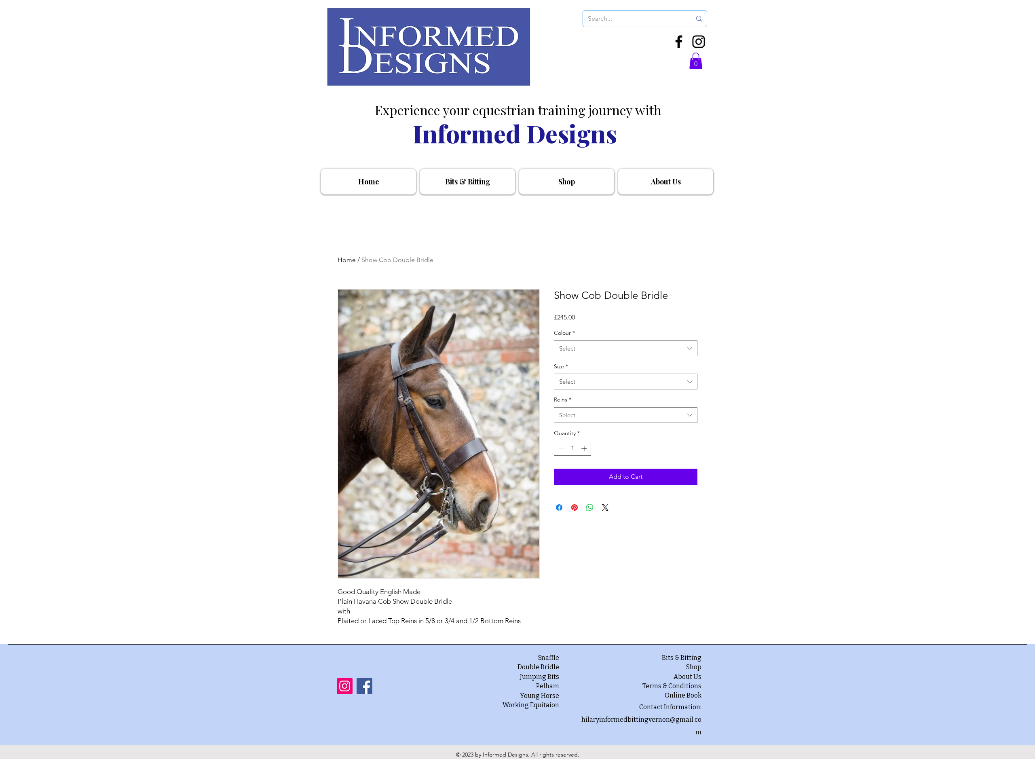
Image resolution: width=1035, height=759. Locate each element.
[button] (696, 61)
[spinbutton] (572, 448)
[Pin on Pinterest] (574, 507)
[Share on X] (605, 507)
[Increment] (585, 448)
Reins (562, 399)
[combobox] (625, 348)
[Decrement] (560, 448)
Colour (564, 332)
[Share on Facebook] (559, 507)
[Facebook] (678, 41)
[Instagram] (698, 41)
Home (347, 260)
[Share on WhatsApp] (590, 507)
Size (561, 366)
